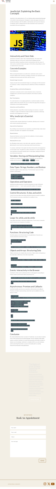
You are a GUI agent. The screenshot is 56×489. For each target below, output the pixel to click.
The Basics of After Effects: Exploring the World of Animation (34, 368)
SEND (42, 460)
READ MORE (34, 399)
